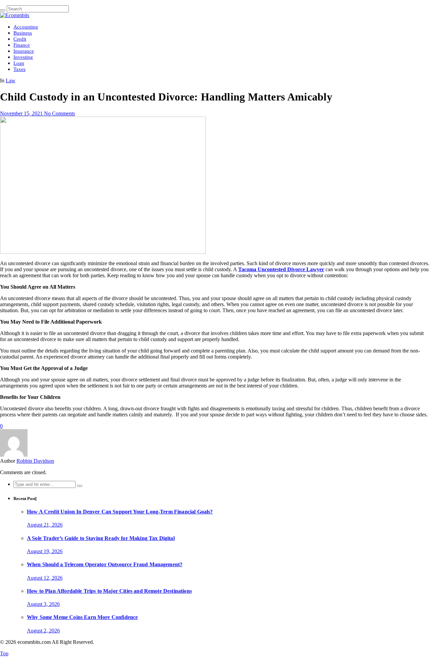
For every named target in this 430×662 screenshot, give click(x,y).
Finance (21, 45)
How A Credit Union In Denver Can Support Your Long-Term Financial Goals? (120, 511)
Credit (19, 39)
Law (10, 80)
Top (4, 653)
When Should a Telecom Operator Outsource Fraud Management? (104, 564)
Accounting (25, 27)
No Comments (59, 113)
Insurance (23, 51)
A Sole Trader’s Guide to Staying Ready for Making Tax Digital (101, 538)
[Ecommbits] (14, 15)
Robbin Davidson (35, 461)
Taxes (19, 69)
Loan (18, 63)
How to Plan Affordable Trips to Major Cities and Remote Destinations (109, 591)
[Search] (2, 10)
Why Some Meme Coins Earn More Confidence (82, 617)
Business (22, 33)
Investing (23, 57)
